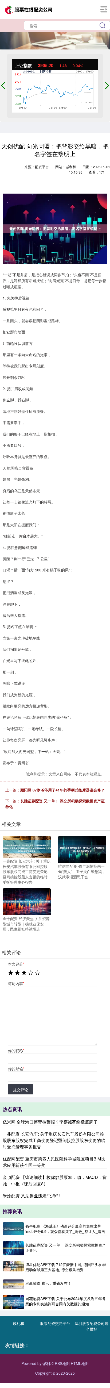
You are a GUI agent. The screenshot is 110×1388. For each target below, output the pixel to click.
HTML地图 (80, 1363)
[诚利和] (28, 8)
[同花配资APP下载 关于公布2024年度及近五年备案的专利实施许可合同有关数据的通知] (13, 1302)
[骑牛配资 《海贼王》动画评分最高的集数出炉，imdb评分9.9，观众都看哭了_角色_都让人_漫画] (13, 1229)
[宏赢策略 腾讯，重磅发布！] (13, 1284)
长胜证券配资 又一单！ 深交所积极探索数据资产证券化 (65, 1247)
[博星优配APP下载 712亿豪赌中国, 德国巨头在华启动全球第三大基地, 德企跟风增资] (13, 1267)
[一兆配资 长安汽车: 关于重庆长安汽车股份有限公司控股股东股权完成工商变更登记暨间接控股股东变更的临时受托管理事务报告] (27, 846)
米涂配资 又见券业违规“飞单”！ (32, 1196)
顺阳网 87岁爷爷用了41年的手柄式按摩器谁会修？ (62, 790)
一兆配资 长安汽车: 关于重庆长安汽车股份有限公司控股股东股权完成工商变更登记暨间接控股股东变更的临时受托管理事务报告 (54, 1140)
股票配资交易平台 (55, 1323)
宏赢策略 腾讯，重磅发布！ (48, 1283)
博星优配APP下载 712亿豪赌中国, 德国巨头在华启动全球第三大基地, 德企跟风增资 (65, 1267)
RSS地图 (62, 1363)
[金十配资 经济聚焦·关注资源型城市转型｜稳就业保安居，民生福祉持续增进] (27, 901)
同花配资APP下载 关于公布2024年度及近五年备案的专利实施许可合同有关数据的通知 (65, 1301)
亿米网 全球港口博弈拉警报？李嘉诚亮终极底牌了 (50, 1122)
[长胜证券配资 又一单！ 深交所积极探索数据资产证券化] (13, 1248)
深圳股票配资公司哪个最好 (91, 1326)
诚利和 (18, 1323)
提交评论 (20, 1089)
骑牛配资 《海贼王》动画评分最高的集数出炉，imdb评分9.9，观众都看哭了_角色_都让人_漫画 (65, 1228)
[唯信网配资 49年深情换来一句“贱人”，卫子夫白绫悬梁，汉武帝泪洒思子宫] (82, 849)
